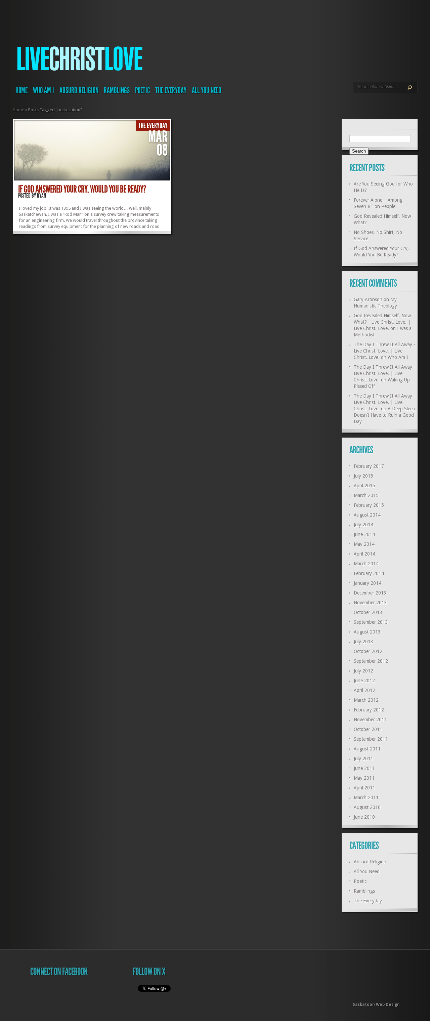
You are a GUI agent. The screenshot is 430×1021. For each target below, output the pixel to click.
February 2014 (369, 573)
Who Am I (43, 90)
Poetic (142, 90)
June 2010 (364, 817)
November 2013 (370, 602)
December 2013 (370, 593)
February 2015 (369, 505)
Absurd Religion (78, 90)
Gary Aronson (368, 299)
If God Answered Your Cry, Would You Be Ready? (82, 189)
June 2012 (364, 680)
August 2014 (367, 515)
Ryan (41, 195)
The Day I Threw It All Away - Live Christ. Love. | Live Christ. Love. (384, 351)
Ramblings (117, 90)
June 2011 (364, 768)
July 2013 (363, 641)
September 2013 (371, 622)
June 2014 (364, 534)
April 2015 (364, 485)
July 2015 (363, 476)
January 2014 (367, 583)
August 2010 (367, 807)
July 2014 (363, 524)
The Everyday (170, 90)
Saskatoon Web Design (376, 1004)
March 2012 (366, 700)
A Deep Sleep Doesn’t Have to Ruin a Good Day (384, 415)
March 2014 (366, 563)
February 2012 (369, 709)
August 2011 (367, 748)
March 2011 (366, 797)
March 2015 (366, 495)
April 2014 (364, 554)
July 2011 (363, 758)
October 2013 (368, 612)
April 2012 (364, 690)
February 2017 (369, 466)
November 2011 (370, 719)
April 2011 (364, 787)
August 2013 (367, 632)
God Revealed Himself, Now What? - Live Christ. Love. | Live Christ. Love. (382, 322)
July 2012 (363, 670)
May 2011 (364, 778)
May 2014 (364, 544)
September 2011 (371, 739)
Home (21, 90)
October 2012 (368, 651)
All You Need (206, 90)
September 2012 (371, 661)
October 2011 (368, 729)
